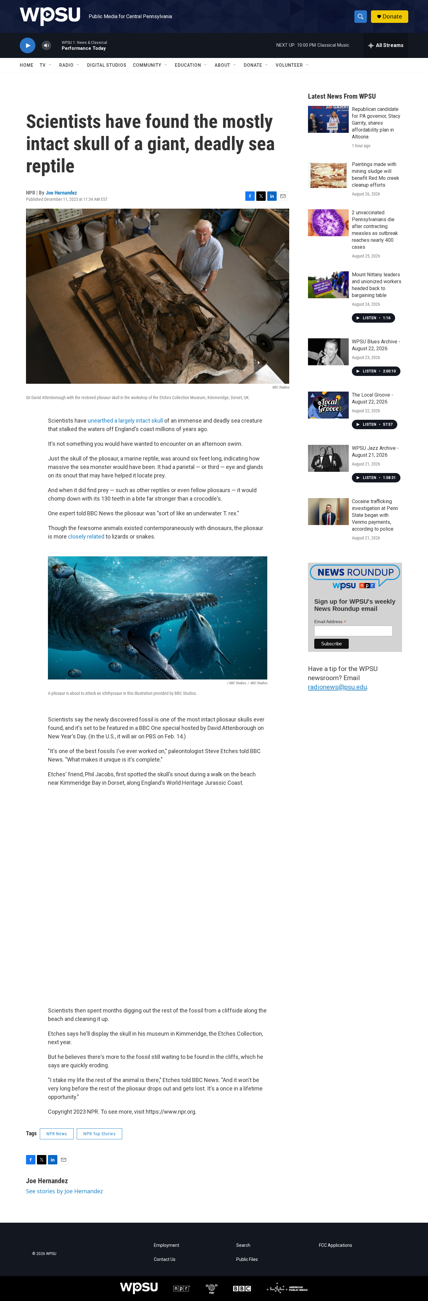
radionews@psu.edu (337, 687)
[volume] (46, 46)
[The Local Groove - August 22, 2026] (328, 405)
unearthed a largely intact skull (125, 420)
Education (188, 65)
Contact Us (164, 1259)
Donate (392, 16)
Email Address (330, 622)
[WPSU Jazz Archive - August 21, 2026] (328, 458)
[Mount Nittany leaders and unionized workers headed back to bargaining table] (328, 284)
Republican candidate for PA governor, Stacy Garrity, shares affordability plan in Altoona (376, 123)
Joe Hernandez (61, 193)
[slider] (56, 45)
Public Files (247, 1259)
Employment (166, 1245)
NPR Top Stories (99, 1133)
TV (43, 65)
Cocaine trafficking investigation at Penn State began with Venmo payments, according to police (375, 515)
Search (243, 1245)
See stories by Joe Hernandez (64, 1191)
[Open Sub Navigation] (50, 65)
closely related (86, 536)
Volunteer (289, 65)
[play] (28, 45)
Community (147, 65)
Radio (66, 65)
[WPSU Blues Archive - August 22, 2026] (328, 351)
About (222, 65)
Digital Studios (107, 65)
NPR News (56, 1133)
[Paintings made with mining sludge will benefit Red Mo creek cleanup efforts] (328, 174)
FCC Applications (335, 1245)
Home (27, 65)
